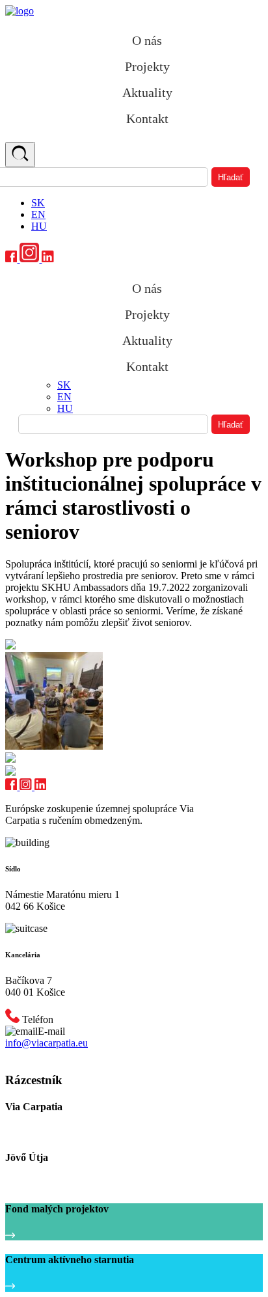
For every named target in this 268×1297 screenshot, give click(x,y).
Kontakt (147, 118)
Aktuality (147, 92)
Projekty (147, 66)
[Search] (20, 154)
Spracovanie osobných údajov (59, 1055)
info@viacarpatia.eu (46, 1042)
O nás (147, 40)
